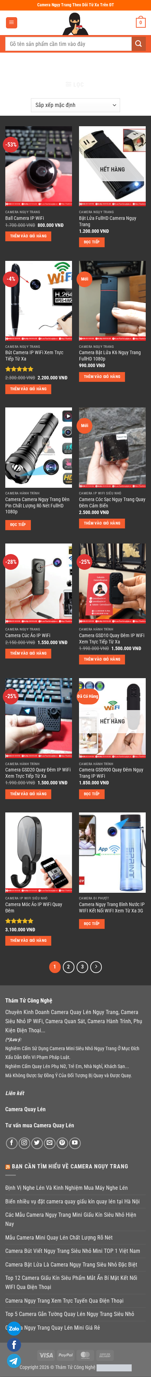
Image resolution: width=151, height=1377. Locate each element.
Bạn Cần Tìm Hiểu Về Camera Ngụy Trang (70, 1166)
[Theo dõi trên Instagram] (24, 1143)
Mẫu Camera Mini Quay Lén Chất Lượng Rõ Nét (59, 1237)
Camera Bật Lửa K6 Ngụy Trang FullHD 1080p (110, 356)
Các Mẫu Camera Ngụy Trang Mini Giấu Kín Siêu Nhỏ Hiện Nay (70, 1219)
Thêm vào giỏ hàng (28, 236)
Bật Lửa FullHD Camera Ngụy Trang (107, 221)
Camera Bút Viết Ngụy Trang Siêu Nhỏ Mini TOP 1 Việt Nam (72, 1251)
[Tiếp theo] (96, 967)
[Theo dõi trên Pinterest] (62, 1143)
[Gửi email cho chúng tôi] (49, 1143)
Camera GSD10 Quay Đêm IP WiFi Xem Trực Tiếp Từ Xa (111, 638)
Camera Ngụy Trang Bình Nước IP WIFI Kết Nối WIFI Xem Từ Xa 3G (112, 907)
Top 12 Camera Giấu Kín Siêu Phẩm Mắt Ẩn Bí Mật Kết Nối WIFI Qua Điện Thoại (71, 1282)
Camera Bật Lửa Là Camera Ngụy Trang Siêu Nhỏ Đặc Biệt (71, 1264)
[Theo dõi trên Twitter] (37, 1143)
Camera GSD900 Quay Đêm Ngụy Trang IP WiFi (111, 773)
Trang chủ (20, 64)
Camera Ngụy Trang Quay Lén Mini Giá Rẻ (52, 1327)
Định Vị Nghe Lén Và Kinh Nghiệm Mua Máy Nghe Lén (66, 1187)
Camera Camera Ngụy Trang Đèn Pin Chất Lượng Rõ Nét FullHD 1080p (37, 505)
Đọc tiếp (92, 242)
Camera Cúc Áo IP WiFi (27, 635)
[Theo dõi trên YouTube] (75, 1143)
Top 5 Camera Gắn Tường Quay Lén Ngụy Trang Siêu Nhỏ (69, 1314)
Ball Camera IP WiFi (24, 218)
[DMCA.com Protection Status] (114, 1367)
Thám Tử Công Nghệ (75, 1367)
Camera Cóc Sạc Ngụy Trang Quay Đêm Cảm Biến (112, 502)
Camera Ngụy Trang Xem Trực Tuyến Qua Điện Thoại (64, 1300)
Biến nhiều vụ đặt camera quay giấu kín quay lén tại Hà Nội (72, 1201)
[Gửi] (139, 43)
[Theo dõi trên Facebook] (12, 1143)
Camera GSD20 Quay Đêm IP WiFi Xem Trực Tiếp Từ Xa (38, 773)
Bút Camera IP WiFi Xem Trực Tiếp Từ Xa (34, 356)
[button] (11, 23)
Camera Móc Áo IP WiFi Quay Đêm (33, 907)
